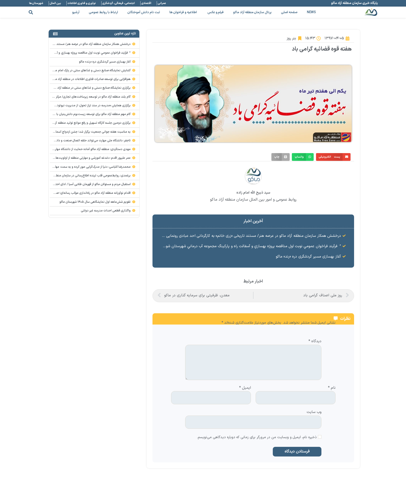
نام (332, 388)
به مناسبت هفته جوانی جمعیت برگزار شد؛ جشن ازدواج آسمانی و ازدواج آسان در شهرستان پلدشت (69, 132)
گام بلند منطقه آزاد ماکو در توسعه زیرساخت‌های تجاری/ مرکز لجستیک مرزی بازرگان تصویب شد (71, 97)
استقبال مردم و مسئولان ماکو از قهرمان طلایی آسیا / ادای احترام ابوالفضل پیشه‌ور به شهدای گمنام (70, 184)
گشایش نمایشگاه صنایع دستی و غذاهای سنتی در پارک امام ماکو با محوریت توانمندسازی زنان (73, 70)
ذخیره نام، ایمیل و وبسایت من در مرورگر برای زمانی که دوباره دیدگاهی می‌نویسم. (257, 437)
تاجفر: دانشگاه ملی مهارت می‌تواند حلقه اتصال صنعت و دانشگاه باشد (87, 140)
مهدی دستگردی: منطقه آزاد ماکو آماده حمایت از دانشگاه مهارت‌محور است (85, 149)
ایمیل (245, 388)
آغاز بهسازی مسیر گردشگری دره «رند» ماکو (308, 256)
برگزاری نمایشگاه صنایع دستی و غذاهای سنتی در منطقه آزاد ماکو (91, 88)
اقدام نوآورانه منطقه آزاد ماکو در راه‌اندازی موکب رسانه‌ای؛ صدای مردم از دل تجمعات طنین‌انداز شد (69, 193)
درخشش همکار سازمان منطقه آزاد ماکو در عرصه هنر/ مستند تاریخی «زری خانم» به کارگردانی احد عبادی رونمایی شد (250, 236)
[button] (31, 12)
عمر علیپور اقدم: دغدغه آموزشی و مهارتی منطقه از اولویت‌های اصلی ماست (84, 158)
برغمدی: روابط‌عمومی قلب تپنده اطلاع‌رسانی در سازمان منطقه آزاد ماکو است (83, 175)
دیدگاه (314, 341)
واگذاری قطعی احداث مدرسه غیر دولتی (106, 210)
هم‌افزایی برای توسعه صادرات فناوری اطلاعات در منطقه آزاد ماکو (91, 79)
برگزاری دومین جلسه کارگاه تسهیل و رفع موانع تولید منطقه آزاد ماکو (89, 123)
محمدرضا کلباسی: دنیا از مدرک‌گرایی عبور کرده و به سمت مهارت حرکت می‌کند (82, 167)
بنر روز (291, 38)
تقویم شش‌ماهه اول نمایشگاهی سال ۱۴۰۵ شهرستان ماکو (95, 202)
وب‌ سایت (314, 411)
